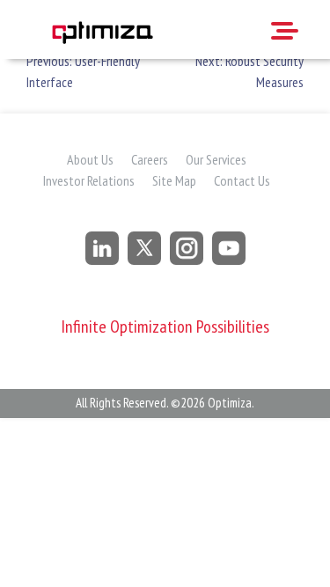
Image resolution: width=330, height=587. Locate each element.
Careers (149, 159)
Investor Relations (89, 180)
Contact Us (242, 180)
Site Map (174, 180)
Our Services (216, 159)
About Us (90, 159)
